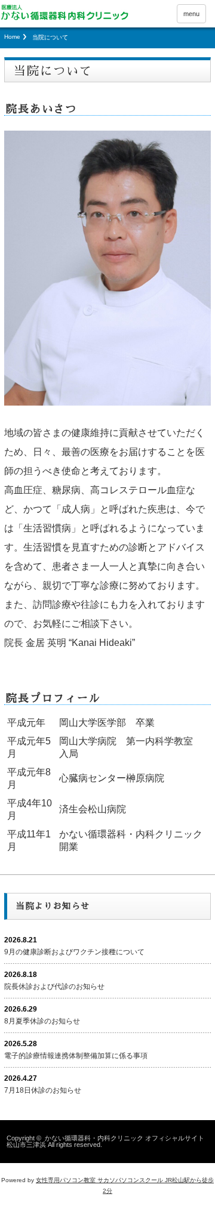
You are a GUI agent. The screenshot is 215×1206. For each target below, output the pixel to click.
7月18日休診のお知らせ (42, 1090)
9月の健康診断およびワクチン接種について (74, 952)
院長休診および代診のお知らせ (54, 986)
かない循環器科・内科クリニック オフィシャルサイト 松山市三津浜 (105, 1141)
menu (191, 13)
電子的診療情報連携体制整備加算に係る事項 (76, 1056)
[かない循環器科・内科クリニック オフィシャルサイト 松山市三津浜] (64, 12)
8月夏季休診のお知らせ (42, 1021)
